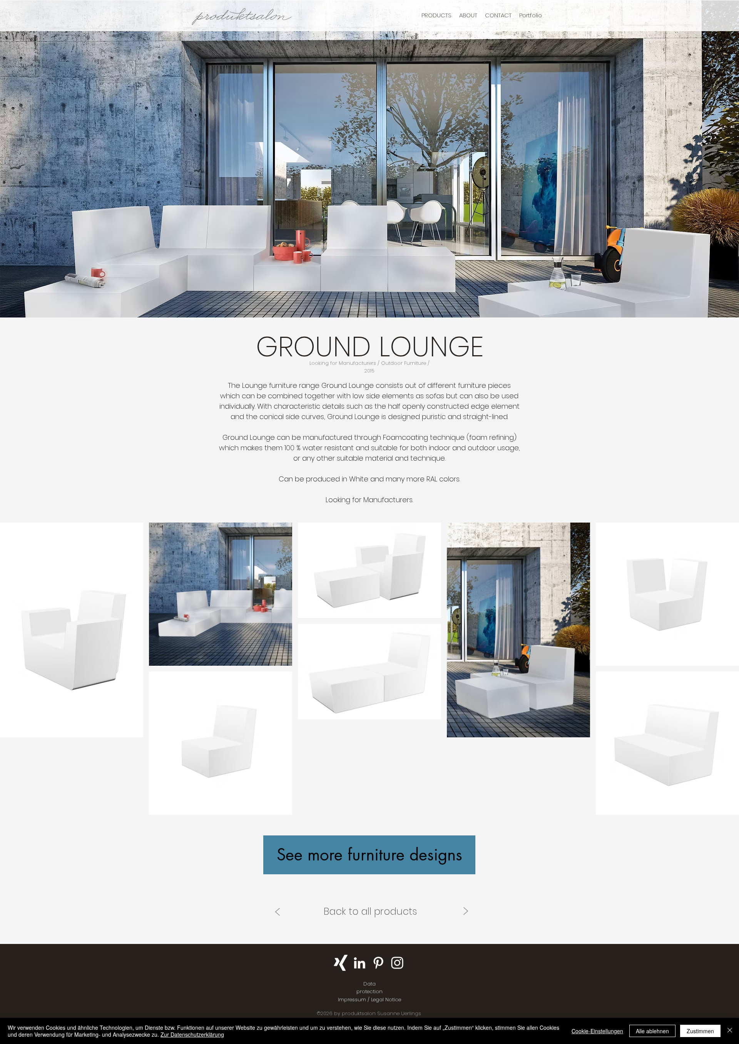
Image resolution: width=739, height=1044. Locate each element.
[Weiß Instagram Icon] (397, 963)
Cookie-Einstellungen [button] (597, 1031)
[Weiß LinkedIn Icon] (359, 963)
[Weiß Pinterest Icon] (378, 963)
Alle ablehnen (652, 1031)
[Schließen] (729, 1031)
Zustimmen (700, 1031)
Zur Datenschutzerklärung (192, 1034)
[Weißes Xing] (341, 963)
